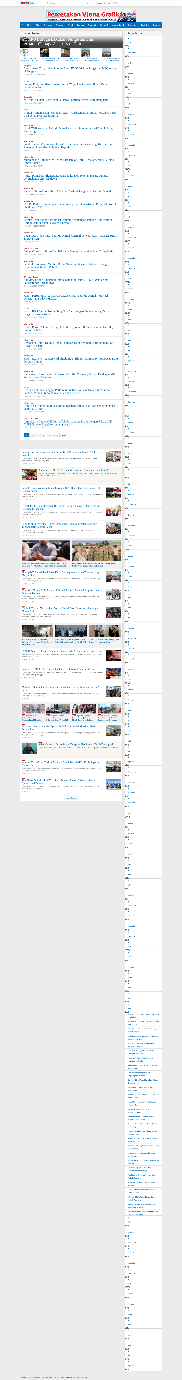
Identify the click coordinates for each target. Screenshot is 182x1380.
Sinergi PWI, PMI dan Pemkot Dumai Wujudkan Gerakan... (141, 1205)
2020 (129, 278)
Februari (131, 83)
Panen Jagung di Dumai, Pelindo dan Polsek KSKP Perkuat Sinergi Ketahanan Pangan (93, 564)
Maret (130, 186)
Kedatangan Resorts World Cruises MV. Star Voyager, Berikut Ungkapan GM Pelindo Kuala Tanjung (70, 376)
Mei (129, 206)
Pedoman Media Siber (36, 1377)
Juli (129, 104)
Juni (129, 340)
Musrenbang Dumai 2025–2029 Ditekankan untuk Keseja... (139, 1169)
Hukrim (156, 25)
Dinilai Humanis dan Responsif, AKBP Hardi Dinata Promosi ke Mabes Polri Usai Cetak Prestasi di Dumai (70, 114)
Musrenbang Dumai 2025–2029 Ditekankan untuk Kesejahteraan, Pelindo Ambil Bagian (69, 161)
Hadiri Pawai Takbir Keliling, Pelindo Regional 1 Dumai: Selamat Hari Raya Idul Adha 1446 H (69, 329)
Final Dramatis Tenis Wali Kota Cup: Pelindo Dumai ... (141, 1176)
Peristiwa (145, 25)
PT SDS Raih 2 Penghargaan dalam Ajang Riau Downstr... (143, 1147)
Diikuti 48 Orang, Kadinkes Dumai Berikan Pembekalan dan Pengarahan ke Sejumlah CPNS (69, 407)
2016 (129, 42)
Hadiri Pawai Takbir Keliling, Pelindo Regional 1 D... (142, 1088)
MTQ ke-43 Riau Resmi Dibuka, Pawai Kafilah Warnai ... (142, 1198)
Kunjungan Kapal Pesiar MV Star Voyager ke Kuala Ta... (143, 1023)
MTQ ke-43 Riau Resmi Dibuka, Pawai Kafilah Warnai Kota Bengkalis (66, 100)
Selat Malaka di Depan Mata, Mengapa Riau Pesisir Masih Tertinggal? (76, 744)
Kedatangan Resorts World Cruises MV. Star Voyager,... (143, 1066)
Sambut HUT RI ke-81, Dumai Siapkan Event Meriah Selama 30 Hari (59, 669)
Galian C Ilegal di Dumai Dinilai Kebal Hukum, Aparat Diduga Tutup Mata (68, 251)
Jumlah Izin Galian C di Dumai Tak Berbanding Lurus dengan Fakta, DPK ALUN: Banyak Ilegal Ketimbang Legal (68, 423)
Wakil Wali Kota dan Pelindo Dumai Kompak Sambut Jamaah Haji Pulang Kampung (68, 130)
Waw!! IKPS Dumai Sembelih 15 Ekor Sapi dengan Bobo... (143, 1096)
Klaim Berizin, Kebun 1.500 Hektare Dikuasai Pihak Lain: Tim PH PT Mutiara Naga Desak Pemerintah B (44, 564)
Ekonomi (92, 25)
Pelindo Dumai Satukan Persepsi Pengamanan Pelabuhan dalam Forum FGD (57, 718)
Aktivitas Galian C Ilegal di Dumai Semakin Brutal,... (141, 1110)
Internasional (118, 25)
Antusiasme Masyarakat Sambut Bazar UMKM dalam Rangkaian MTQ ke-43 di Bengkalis (70, 70)
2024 (129, 813)
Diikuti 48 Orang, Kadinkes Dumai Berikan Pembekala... (141, 1052)
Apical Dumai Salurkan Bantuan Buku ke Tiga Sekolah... (143, 1161)
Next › (64, 435)
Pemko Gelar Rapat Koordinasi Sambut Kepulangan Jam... (143, 1140)
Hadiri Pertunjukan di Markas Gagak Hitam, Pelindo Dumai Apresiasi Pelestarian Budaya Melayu (66, 297)
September (132, 124)
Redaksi (23, 1377)
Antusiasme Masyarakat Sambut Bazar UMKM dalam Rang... (143, 1213)
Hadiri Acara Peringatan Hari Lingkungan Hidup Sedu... (139, 1074)
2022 (129, 546)
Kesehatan (132, 25)
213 (57, 435)
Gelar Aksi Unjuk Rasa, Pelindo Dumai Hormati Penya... (142, 1132)
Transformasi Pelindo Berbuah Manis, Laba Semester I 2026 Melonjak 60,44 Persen (31, 719)
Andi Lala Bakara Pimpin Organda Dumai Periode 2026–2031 (104, 641)
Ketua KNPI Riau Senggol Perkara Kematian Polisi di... (140, 1059)
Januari (130, 73)
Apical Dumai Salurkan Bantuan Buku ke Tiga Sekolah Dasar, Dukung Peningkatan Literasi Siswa (66, 177)
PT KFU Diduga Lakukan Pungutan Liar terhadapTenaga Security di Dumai (58, 41)
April (130, 196)
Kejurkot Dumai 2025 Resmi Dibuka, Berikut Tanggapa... (141, 1154)
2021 (129, 412)
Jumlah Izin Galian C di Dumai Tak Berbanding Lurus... (141, 1044)
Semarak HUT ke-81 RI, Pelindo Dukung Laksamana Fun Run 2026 (75, 470)
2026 (129, 1283)
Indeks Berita (70, 798)
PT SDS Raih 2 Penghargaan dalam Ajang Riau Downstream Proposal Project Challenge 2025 (70, 206)
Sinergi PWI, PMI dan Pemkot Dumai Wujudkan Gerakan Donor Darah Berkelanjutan (66, 86)
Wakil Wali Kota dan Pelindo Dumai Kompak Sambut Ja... (141, 1183)
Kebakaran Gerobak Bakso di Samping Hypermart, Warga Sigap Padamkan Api (37, 642)
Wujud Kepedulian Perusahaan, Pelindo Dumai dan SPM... (143, 1037)
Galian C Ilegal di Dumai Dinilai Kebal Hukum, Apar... (142, 1125)
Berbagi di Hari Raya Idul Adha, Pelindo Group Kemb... (143, 1081)
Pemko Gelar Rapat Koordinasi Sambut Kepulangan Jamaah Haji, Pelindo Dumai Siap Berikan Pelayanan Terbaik (68, 221)
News (29, 25)
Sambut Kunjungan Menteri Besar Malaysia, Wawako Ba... (141, 1118)
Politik (70, 25)
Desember (132, 53)
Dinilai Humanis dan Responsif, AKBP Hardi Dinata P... (142, 1191)
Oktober (131, 135)
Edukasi (80, 25)
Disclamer (49, 1377)
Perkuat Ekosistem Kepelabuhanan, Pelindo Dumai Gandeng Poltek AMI (70, 641)
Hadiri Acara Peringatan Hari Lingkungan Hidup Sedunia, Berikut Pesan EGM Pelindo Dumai (71, 360)
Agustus (131, 114)
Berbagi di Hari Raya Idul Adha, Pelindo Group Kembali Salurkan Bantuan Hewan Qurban (68, 344)
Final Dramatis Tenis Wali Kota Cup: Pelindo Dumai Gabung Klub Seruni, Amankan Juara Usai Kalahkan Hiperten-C (68, 146)
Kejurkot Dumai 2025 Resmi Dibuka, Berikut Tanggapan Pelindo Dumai (67, 191)
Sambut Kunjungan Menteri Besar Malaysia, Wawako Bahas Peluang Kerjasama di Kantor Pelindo (65, 266)
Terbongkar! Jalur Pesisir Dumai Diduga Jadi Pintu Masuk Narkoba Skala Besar (82, 718)
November (132, 145)
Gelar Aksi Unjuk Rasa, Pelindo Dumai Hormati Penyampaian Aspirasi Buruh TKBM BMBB (70, 237)
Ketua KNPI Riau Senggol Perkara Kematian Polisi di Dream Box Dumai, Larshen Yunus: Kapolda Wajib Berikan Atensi (67, 392)
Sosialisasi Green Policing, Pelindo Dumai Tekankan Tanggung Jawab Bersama (107, 718)
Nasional (60, 25)
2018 (129, 94)
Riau (38, 25)
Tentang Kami (59, 1377)
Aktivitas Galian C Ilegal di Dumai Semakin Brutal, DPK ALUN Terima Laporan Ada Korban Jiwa (66, 281)
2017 (129, 63)
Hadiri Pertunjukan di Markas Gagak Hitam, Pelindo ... (142, 1103)
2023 (129, 679)
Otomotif (104, 25)
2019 (129, 165)
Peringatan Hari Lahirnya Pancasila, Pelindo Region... (142, 1030)
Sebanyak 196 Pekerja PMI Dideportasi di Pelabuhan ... (143, 1015)
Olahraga (48, 25)
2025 (129, 946)
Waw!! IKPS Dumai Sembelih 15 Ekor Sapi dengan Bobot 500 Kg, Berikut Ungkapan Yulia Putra (68, 313)
